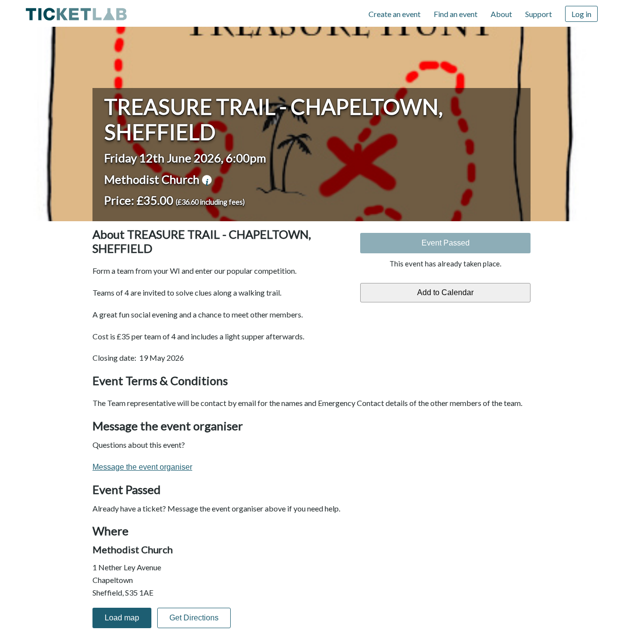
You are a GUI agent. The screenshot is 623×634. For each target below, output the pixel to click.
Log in (581, 13)
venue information (207, 180)
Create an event (394, 13)
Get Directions (194, 618)
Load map (122, 618)
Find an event (455, 13)
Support (538, 13)
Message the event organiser (142, 467)
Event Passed (445, 243)
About (501, 13)
